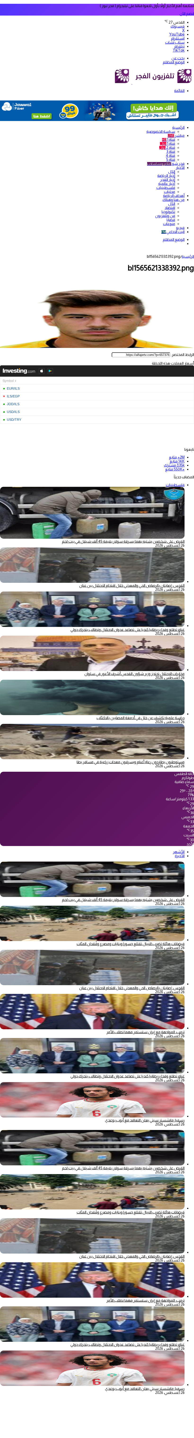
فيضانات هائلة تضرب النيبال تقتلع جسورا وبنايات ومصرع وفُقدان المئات (131, 944)
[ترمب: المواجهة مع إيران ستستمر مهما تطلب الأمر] (92, 1028)
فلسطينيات (165, 188)
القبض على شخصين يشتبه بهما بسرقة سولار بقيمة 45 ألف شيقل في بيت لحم (123, 541)
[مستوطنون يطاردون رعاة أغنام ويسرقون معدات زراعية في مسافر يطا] (92, 758)
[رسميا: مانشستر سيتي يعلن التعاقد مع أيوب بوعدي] (92, 1116)
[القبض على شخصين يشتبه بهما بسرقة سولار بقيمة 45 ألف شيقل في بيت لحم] (92, 896)
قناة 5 (170, 160)
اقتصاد (170, 208)
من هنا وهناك (174, 200)
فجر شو (166, 164)
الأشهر (179, 852)
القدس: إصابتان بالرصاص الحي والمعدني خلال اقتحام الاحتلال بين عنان (132, 586)
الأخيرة (180, 856)
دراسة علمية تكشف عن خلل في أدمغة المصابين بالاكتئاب (141, 718)
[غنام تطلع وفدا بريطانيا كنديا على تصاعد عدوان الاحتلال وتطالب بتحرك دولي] (92, 626)
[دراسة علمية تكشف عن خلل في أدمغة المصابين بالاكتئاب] (92, 714)
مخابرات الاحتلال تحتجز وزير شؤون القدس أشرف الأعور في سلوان (134, 674)
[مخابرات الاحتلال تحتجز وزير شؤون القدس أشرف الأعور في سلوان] (92, 670)
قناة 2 (167, 148)
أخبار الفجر (167, 180)
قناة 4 (170, 156)
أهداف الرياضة (174, 196)
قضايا (171, 220)
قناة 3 (170, 152)
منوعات (169, 224)
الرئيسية (178, 127)
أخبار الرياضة (166, 176)
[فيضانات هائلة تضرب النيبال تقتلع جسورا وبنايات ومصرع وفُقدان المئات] (92, 940)
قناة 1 (168, 140)
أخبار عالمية (166, 184)
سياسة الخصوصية (160, 131)
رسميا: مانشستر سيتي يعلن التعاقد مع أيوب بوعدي (145, 1120)
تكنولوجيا (168, 212)
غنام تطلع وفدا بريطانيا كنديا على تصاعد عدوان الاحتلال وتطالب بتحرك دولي (128, 630)
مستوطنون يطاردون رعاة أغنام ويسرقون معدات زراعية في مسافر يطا (131, 762)
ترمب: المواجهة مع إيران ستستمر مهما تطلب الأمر (145, 1032)
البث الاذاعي (173, 232)
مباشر (176, 135)
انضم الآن (187, 14)
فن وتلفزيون (165, 216)
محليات (169, 192)
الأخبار (180, 168)
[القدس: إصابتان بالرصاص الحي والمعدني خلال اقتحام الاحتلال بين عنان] (92, 581)
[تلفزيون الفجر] (132, 83)
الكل (171, 172)
